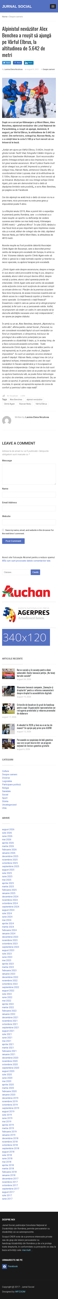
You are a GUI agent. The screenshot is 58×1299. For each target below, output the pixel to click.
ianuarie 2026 (8, 853)
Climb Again (9, 404)
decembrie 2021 (10, 1017)
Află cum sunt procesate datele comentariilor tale (26, 560)
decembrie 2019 (10, 1098)
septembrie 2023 (10, 947)
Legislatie (7, 781)
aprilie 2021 (8, 1044)
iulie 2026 (7, 832)
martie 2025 (8, 886)
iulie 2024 (7, 913)
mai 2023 (6, 960)
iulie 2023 (7, 953)
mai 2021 (6, 1041)
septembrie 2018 (10, 1148)
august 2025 (8, 869)
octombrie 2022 (10, 984)
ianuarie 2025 (8, 893)
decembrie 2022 (10, 977)
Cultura (5, 771)
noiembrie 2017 (10, 1182)
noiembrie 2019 (10, 1101)
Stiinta (5, 801)
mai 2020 (6, 1081)
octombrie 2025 (10, 863)
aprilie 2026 (8, 843)
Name (5, 488)
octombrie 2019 (10, 1104)
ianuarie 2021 (8, 1054)
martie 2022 (8, 1007)
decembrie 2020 (10, 1057)
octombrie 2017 (10, 1185)
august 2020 (8, 1071)
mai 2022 (6, 1000)
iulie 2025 (7, 873)
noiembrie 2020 (10, 1061)
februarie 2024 (9, 930)
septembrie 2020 (10, 1068)
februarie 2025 (9, 890)
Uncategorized (9, 804)
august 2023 (8, 950)
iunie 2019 (7, 1118)
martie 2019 (8, 1128)
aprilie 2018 (8, 1165)
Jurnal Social (17, 6)
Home (4, 17)
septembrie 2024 (10, 906)
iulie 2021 (7, 1034)
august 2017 (8, 1192)
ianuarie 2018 (8, 1175)
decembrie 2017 (10, 1178)
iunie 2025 (7, 876)
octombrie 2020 (10, 1064)
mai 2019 (6, 1121)
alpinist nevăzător (35, 399)
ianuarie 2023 (8, 974)
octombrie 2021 (10, 1024)
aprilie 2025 (8, 883)
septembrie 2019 (10, 1108)
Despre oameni (49, 69)
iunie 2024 (7, 916)
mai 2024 (6, 920)
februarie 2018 (9, 1172)
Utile (4, 808)
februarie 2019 (9, 1131)
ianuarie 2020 (8, 1094)
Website (6, 516)
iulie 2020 (7, 1074)
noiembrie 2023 (10, 940)
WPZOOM (20, 1291)
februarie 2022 (9, 1010)
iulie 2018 (7, 1155)
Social (5, 794)
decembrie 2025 (10, 856)
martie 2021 (8, 1047)
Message (7, 460)
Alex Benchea (16, 399)
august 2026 (8, 829)
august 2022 (8, 990)
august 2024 (8, 910)
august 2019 (8, 1111)
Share (19, 63)
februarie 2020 (9, 1091)
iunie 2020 (7, 1078)
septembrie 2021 (10, 1027)
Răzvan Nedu (25, 404)
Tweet (8, 63)
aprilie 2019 (8, 1125)
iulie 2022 (7, 994)
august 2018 (8, 1151)
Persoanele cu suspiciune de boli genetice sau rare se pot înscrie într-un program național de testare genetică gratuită (35, 742)
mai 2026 (6, 839)
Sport (4, 798)
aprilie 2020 (8, 1084)
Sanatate (6, 791)
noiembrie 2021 (10, 1021)
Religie (5, 788)
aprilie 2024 (8, 923)
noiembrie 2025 (10, 859)
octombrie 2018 (10, 1145)
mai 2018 (6, 1162)
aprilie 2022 (8, 1004)
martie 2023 (8, 967)
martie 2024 (8, 926)
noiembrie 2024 (10, 900)
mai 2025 (6, 879)
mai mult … (27, 1250)
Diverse (6, 778)
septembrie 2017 (10, 1188)
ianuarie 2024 (8, 933)
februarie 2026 (9, 849)
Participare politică (11, 784)
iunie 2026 (7, 836)
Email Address (9, 502)
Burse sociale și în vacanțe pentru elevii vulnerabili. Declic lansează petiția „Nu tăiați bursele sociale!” (36, 672)
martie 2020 (8, 1088)
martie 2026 (8, 846)
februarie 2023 (9, 970)
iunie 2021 (7, 1037)
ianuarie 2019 (8, 1135)
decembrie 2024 (10, 896)
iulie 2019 (7, 1115)
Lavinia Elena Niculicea (14, 69)
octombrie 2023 (10, 943)
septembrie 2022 (10, 987)
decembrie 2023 (10, 937)
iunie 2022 (7, 997)
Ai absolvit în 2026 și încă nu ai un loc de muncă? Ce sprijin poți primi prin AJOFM (34, 726)
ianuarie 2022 (8, 1014)
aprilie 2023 (8, 963)
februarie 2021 (9, 1051)
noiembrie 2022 (10, 980)
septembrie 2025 (10, 866)
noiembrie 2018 (10, 1141)
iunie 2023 (7, 957)
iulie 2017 (7, 1195)
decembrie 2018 (10, 1138)
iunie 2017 (7, 1198)
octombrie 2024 (10, 903)
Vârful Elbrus (41, 404)
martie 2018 (8, 1168)
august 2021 (8, 1031)
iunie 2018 (7, 1158)
